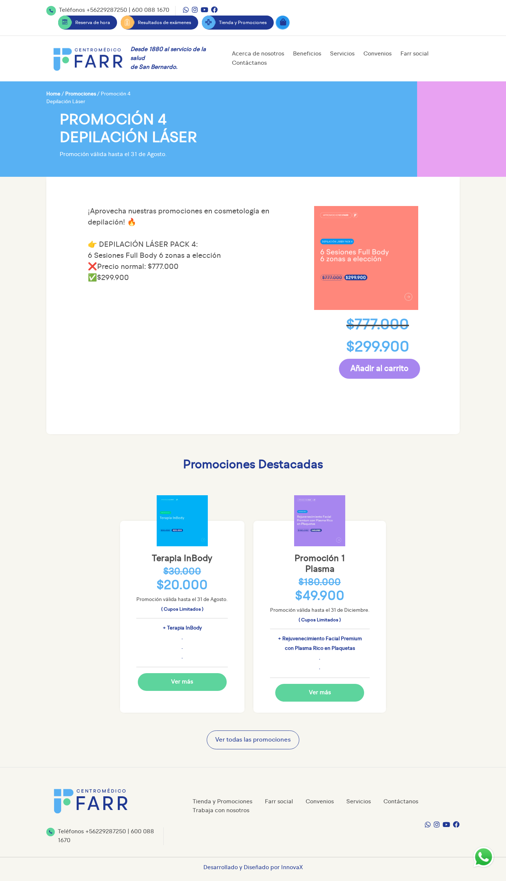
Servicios (342, 54)
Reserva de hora (92, 22)
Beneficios (307, 54)
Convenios (377, 54)
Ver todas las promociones (253, 740)
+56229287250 (106, 10)
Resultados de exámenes (164, 22)
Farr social (414, 54)
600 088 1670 (150, 10)
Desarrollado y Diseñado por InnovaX (253, 868)
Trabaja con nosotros (221, 811)
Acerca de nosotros (258, 54)
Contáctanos (249, 63)
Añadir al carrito (379, 369)
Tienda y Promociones (243, 22)
